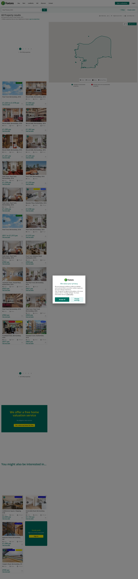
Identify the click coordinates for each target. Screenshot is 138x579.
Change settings (76, 299)
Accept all (62, 299)
